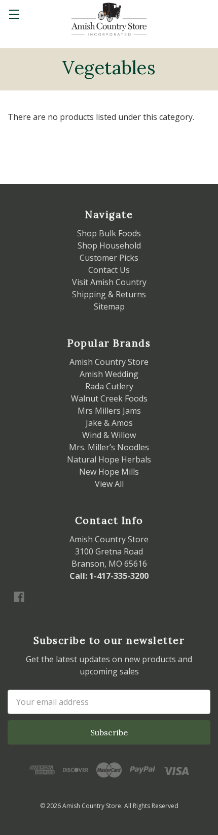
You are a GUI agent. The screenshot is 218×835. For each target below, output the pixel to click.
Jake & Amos (109, 422)
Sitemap (109, 306)
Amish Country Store (109, 361)
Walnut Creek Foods (109, 398)
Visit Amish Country (109, 282)
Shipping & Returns (109, 294)
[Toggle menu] (14, 14)
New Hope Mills (109, 471)
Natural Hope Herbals (109, 459)
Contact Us (109, 269)
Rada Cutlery (109, 386)
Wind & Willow (109, 435)
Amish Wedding (109, 374)
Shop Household (109, 245)
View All (109, 483)
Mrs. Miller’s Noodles (109, 447)
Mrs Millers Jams (109, 410)
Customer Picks (109, 257)
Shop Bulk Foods (109, 233)
